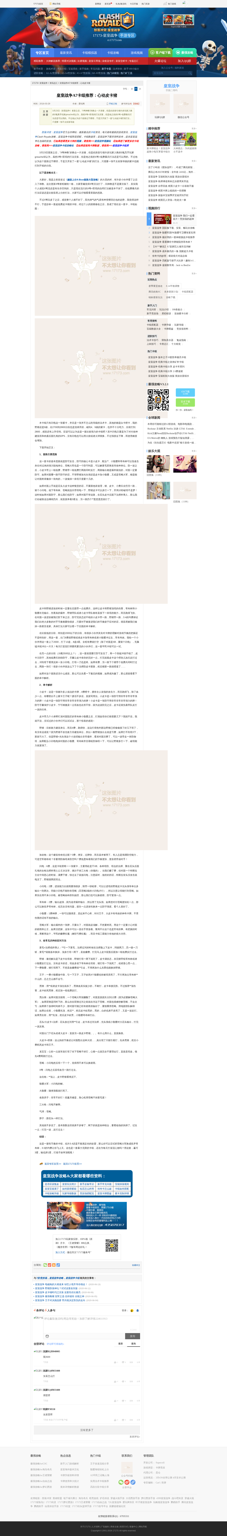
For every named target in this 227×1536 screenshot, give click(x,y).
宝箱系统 (73, 69)
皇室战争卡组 (73, 1278)
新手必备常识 (87, 1184)
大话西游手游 (133, 1498)
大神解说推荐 (53, 61)
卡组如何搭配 (122, 1188)
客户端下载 (163, 52)
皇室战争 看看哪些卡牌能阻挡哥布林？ (172, 242)
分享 (138, 1362)
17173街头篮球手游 (82, 1506)
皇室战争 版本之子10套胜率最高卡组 (167, 357)
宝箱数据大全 (154, 329)
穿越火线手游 (117, 1498)
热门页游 (146, 3)
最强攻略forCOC (38, 1463)
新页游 (108, 3)
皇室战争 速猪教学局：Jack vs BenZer (171, 265)
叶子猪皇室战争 (144, 1502)
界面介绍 (61, 69)
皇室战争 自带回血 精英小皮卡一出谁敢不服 (171, 186)
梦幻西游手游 (148, 1498)
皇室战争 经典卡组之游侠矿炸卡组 (166, 362)
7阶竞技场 (41, 1278)
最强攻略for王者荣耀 (41, 1475)
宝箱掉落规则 (122, 1184)
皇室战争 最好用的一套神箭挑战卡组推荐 (173, 237)
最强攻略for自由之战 (41, 1481)
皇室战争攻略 (56, 1278)
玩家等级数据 (69, 1193)
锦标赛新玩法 (156, 297)
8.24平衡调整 (172, 286)
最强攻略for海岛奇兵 (41, 1469)
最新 (120, 1343)
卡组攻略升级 (52, 1193)
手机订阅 (113, 104)
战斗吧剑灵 (177, 1498)
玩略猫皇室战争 (161, 1502)
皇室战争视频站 (103, 141)
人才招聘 (96, 1527)
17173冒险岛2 (37, 1502)
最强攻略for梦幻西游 (41, 1487)
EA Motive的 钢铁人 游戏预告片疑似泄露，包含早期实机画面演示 (181, 438)
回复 (131, 1362)
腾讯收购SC (155, 291)
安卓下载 (185, 402)
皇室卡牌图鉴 (105, 1193)
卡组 (93, 132)
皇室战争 (44, 83)
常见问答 (151, 309)
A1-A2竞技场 (52, 73)
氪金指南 (181, 340)
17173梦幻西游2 (65, 1502)
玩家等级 (179, 325)
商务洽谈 (114, 1527)
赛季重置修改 (156, 286)
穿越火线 (189, 1498)
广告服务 (105, 1527)
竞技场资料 (182, 329)
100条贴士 (177, 309)
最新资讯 (66, 52)
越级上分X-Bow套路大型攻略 (82, 179)
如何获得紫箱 (69, 1188)
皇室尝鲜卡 (121, 61)
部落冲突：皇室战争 (52, 132)
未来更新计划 (171, 291)
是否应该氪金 (52, 1184)
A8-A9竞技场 (98, 73)
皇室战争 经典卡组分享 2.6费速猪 (165, 371)
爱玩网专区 (128, 1502)
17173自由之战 (99, 1502)
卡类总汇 (164, 344)
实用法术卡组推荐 (99, 1481)
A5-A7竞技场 (83, 73)
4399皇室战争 (163, 1498)
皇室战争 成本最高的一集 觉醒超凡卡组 (172, 251)
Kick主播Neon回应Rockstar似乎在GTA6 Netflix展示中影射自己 (179, 433)
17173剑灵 (51, 1502)
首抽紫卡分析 (181, 313)
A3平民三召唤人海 (99, 1475)
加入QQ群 (184, 61)
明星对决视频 (69, 61)
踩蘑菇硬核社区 (117, 1506)
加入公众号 (167, 68)
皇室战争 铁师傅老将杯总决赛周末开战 (168, 181)
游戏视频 (137, 52)
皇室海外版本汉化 (69, 1469)
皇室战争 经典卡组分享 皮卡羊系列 (166, 366)
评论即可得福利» (55, 1344)
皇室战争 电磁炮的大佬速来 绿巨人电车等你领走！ (61, 1284)
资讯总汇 (54, 83)
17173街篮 (65, 1506)
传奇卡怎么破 (105, 1188)
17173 (35, 83)
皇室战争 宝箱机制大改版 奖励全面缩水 (168, 176)
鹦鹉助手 (175, 1502)
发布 (132, 1336)
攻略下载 (170, 297)
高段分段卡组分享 (99, 1487)
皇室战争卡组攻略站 (63, 145)
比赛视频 (82, 61)
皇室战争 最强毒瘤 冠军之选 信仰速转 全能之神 (59, 1296)
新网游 (98, 3)
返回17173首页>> (72, 1163)
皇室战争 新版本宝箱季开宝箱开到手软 (168, 195)
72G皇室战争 (114, 1502)
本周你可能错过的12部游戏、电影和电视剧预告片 (173, 424)
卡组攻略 (113, 52)
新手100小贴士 (131, 69)
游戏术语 (50, 69)
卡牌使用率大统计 (69, 1481)
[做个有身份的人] (131, 1310)
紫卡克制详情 (122, 1193)
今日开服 (134, 3)
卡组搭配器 (187, 291)
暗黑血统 (94, 1498)
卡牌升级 (166, 325)
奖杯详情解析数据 (69, 1487)
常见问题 (95, 69)
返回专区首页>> (53, 1163)
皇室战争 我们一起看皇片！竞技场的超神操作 (184, 219)
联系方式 (124, 1527)
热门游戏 (172, 3)
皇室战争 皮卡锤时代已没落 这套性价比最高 (58, 1292)
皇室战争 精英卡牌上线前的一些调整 (167, 190)
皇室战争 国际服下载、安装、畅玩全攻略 (173, 228)
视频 (79, 141)
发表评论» (135, 1436)
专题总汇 (133, 61)
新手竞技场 (152, 313)
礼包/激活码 (121, 3)
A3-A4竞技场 (68, 73)
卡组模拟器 (89, 52)
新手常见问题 (105, 1184)
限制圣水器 (167, 340)
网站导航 (56, 3)
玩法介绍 (164, 309)
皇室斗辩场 (94, 61)
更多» (194, 128)
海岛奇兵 (83, 1498)
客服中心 (133, 1527)
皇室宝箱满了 (52, 1188)
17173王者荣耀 (82, 1502)
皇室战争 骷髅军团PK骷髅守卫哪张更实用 (173, 232)
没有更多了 (87, 1430)
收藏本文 (136, 1265)
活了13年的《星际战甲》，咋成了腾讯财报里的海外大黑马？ (179, 167)
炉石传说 (104, 1498)
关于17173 (85, 1527)
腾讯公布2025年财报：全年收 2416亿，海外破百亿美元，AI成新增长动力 (186, 172)
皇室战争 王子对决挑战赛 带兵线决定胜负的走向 (60, 1300)
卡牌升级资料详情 (69, 1475)
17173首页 (38, 3)
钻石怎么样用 (87, 1188)
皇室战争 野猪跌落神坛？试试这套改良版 (56, 1288)
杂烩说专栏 (108, 61)
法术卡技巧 (152, 340)
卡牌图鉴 (168, 329)
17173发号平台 (100, 1506)
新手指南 (84, 69)
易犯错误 (166, 313)
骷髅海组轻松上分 (99, 1469)
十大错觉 (176, 344)
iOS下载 (185, 392)
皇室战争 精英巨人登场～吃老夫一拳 (167, 200)
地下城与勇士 (70, 1498)
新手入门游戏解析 (69, 1463)
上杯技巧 (151, 344)
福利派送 (179, 68)
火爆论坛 (160, 61)
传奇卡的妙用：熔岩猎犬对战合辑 (169, 256)
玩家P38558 (49, 1409)
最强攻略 (187, 52)
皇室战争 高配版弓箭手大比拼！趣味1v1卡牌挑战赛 (178, 260)
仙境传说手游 (52, 1506)
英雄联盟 (57, 1498)
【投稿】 (136, 104)
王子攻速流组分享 (99, 1463)
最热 (133, 1343)
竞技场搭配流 (87, 1193)
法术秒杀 (117, 69)
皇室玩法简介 (69, 1184)
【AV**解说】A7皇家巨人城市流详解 (171, 246)
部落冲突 (46, 1498)
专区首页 (42, 53)
